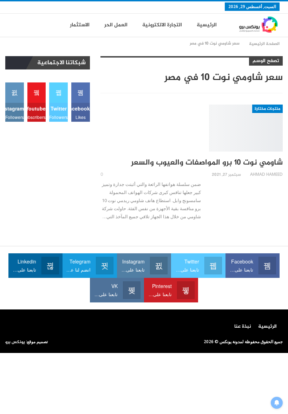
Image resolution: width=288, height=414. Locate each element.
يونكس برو (15, 342)
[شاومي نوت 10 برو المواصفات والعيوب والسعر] (246, 128)
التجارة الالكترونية (162, 25)
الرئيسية (207, 25)
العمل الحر (115, 25)
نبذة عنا (242, 326)
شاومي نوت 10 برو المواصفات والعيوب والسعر (207, 162)
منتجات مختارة (267, 108)
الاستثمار (80, 25)
